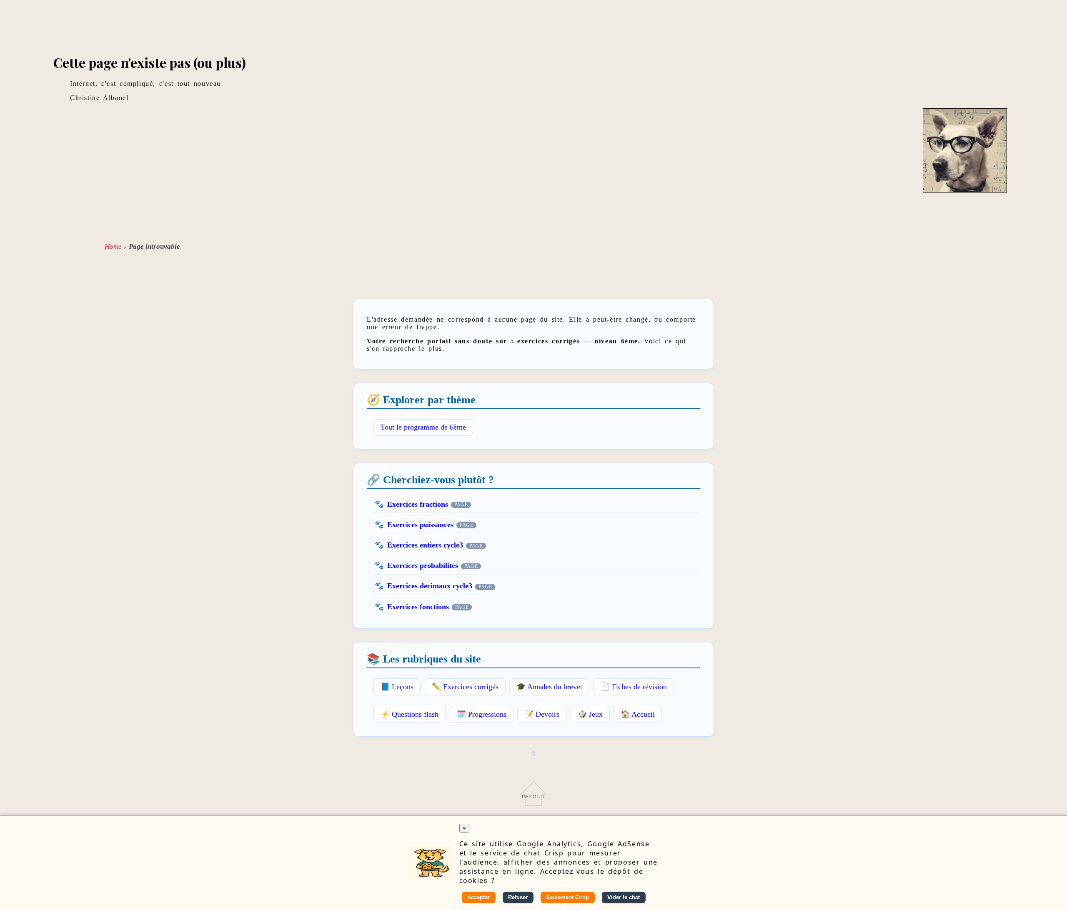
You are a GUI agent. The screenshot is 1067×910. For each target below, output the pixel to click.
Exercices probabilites (422, 565)
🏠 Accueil (638, 714)
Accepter (478, 897)
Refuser (518, 897)
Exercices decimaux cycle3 (429, 586)
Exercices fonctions (418, 606)
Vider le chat (623, 897)
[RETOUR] (533, 805)
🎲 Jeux (590, 714)
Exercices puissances (420, 524)
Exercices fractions (417, 504)
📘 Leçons (397, 686)
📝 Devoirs (541, 714)
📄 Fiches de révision (634, 686)
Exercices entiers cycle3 (425, 545)
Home (113, 246)
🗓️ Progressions (481, 714)
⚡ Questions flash (409, 714)
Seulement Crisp (567, 897)
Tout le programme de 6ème (423, 427)
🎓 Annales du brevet (549, 686)
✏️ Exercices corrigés (465, 686)
